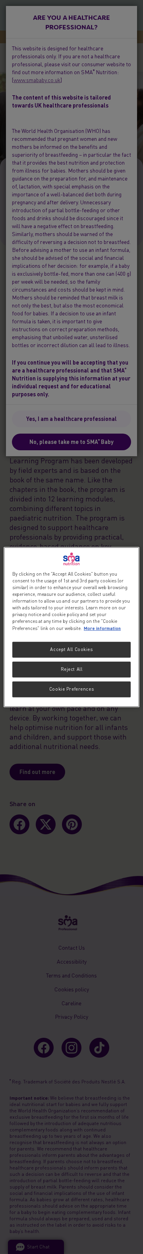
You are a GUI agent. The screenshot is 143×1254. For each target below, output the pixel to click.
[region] (71, 627)
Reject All (72, 669)
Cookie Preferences (71, 689)
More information (102, 628)
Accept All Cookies (71, 649)
